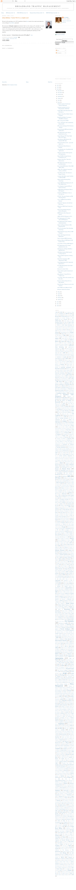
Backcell (56, 364)
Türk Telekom (58, 819)
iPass (56, 558)
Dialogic (70, 467)
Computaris (70, 435)
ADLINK (68, 323)
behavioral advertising (60, 373)
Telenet (68, 792)
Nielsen (71, 637)
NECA (58, 621)
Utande (61, 829)
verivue (70, 834)
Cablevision (57, 405)
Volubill (56, 848)
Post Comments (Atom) (12, 84)
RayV (60, 703)
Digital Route (65, 471)
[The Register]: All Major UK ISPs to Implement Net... (65, 249)
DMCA (71, 474)
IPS (73, 558)
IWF (68, 564)
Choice (57, 425)
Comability (57, 432)
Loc (73, 581)
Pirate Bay (65, 679)
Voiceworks (64, 845)
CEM (65, 416)
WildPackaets (57, 858)
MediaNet (72, 593)
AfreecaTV (67, 327)
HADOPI (66, 531)
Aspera (68, 355)
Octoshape (56, 646)
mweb (56, 616)
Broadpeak (71, 397)
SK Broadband (58, 741)
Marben (62, 587)
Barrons (61, 370)
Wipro (63, 860)
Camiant (66, 406)
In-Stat (56, 547)
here (27, 21)
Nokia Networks (68, 639)
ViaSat (71, 835)
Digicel (60, 471)
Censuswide (70, 416)
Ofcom (70, 646)
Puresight (68, 694)
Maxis (72, 590)
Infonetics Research (60, 550)
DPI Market (58, 478)
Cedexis (72, 412)
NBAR (62, 619)
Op (66, 649)
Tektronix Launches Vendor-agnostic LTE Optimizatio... (65, 153)
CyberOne (71, 458)
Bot (72, 385)
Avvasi (68, 361)
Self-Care (70, 729)
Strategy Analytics (63, 761)
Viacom (67, 835)
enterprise (70, 492)
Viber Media (57, 837)
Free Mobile (66, 514)
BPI (55, 388)
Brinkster (67, 390)
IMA (56, 545)
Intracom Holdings (67, 556)
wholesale (56, 857)
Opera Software (69, 655)
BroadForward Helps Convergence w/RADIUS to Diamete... (64, 118)
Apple (70, 344)
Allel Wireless (58, 335)
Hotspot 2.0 (65, 537)
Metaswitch (57, 597)
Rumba (62, 719)
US (63, 826)
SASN (67, 725)
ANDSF (68, 341)
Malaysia (72, 584)
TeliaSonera (69, 794)
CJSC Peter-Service (58, 428)
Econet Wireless (66, 480)
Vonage (62, 848)
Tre (61, 816)
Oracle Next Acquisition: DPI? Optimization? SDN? (64, 259)
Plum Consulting (58, 682)
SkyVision (58, 744)
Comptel (63, 435)
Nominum (71, 640)
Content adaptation (60, 441)
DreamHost (71, 478)
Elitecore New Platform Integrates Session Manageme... (64, 210)
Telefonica (57, 790)
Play (69, 680)
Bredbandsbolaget (64, 388)
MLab (57, 602)
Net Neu (61, 621)
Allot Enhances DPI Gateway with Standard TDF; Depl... (64, 140)
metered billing (63, 597)
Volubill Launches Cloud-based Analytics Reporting (64, 104)
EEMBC (65, 483)
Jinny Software (61, 567)
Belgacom (69, 373)
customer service (58, 457)
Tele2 (69, 786)
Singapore (56, 739)
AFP (63, 327)
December (60, 90)
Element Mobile (57, 486)
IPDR (60, 558)
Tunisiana (72, 817)
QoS (66, 696)
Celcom (63, 413)
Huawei (72, 538)
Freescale (62, 515)
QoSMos (72, 696)
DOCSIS (64, 476)
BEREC (66, 375)
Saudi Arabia (57, 726)
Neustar (65, 633)
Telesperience (57, 794)
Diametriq (57, 470)
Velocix (56, 834)
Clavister (68, 428)
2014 (58, 87)
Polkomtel (70, 686)
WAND (64, 851)
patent (70, 670)
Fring (71, 515)
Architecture (57, 351)
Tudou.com (67, 817)
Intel (56, 553)
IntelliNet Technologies (63, 553)
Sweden (56, 770)
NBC (66, 619)
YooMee (72, 868)
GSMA (62, 529)
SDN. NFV (67, 728)
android (62, 341)
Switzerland (72, 770)
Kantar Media (70, 570)
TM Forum (66, 807)
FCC (70, 506)
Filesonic (67, 508)
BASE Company (66, 370)
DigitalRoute (71, 471)
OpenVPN (64, 653)
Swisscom (66, 770)
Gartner (56, 519)
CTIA (56, 454)
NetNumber (66, 626)
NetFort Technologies (60, 624)
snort (73, 748)
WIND (67, 858)
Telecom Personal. (66, 789)
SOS (73, 753)
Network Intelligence (65, 629)
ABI (70, 315)
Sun (73, 766)
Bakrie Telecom (69, 365)
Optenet (70, 656)
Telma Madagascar (60, 797)
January (59, 299)
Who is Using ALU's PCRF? (63, 120)
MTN (73, 613)
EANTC (72, 479)
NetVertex (63, 627)
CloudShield (57, 431)
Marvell (56, 589)
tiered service (63, 805)
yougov (60, 870)
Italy (69, 563)
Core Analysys (70, 447)
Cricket (71, 451)
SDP (71, 728)
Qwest (67, 699)
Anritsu (60, 342)
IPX (64, 560)
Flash (60, 509)
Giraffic (70, 522)
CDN (72, 410)
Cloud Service (69, 429)
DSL (56, 479)
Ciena (61, 425)
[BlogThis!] (4, 40)
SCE (68, 726)
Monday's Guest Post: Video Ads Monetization (64, 160)
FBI (63, 506)
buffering (69, 400)
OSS (58, 664)
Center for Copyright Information (61, 418)
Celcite (58, 413)
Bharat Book (62, 377)
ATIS (63, 358)
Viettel (71, 838)
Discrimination (59, 473)
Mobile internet (70, 603)
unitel (60, 825)
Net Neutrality (69, 621)
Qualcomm (62, 697)
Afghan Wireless (58, 327)
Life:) (71, 578)
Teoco (60, 799)
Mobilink (70, 606)
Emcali (71, 488)
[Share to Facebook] (7, 40)
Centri (71, 418)
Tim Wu (64, 806)
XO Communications (69, 866)
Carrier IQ (65, 409)
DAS (60, 461)
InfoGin (71, 548)
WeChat (56, 855)
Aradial (56, 349)
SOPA (70, 753)
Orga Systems (62, 662)
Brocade (56, 399)
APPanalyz (66, 344)
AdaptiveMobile (59, 323)
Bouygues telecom (65, 387)
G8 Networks (66, 518)
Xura (69, 867)
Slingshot (66, 744)
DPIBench (65, 478)
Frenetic (67, 515)
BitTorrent (67, 383)
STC (68, 758)
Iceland (65, 541)
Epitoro (59, 493)
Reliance (56, 707)
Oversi (72, 664)
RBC (63, 703)
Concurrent (58, 438)
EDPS (73, 482)
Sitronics (72, 739)
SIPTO (66, 739)
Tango (68, 776)
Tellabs (72, 796)
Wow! (68, 863)
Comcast (67, 432)
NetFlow (72, 623)
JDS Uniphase (64, 566)
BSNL (68, 399)
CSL (68, 452)
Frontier (56, 516)
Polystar (56, 687)
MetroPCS (57, 599)
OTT (66, 664)
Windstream (58, 860)
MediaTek (63, 594)
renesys (57, 709)
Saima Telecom (71, 720)
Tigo (73, 805)
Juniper (70, 567)
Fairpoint (62, 505)
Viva (67, 842)
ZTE (73, 874)
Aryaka (71, 354)
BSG (60, 399)
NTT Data (66, 643)
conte (73, 440)
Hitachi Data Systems (65, 535)
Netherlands (69, 624)
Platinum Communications (63, 680)
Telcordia (57, 786)
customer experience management (65, 455)
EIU (60, 485)
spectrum (67, 754)
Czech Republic (57, 460)
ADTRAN (58, 325)
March (59, 295)
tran (66, 813)
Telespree (63, 794)
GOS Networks (70, 527)
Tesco (67, 799)
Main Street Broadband (65, 584)
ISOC (59, 561)
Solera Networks (62, 751)
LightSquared (66, 580)
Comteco (61, 437)
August (59, 98)
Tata (65, 777)
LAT (56, 576)
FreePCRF (56, 515)
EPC (56, 493)
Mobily (63, 607)
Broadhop (65, 397)
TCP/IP (68, 777)
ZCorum (63, 871)
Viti (64, 842)
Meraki (66, 596)
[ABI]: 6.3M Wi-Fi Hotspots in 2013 (65, 216)
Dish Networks (69, 473)
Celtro (61, 416)
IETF (71, 542)
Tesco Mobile (71, 799)
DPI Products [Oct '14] (10, 12)
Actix (65, 322)
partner (66, 670)
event (62, 498)
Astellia (64, 357)
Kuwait (71, 574)
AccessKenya (57, 317)
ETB (59, 495)
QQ (58, 697)
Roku (73, 714)
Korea (60, 574)
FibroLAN (62, 508)
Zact (56, 871)
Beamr (62, 371)
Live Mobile (69, 581)
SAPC (72, 724)
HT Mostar (58, 538)
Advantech (61, 326)
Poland (73, 682)
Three (56, 803)
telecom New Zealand (70, 787)
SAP (68, 724)
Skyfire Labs (57, 742)
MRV (63, 613)
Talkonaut (56, 776)
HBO (56, 532)
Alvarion (65, 336)
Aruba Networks (66, 354)
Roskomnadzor (70, 716)
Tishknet (61, 807)
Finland (71, 508)
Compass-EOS (57, 435)
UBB (62, 822)
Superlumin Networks (70, 767)
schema (71, 726)
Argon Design (67, 351)
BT (55, 400)
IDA (68, 541)
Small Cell (57, 745)
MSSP (70, 613)
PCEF (68, 671)
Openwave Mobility (59, 655)
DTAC (64, 479)
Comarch (62, 432)
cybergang (66, 458)
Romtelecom (59, 716)
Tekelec (65, 783)
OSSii (62, 664)
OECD (62, 646)
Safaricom (57, 720)
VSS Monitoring (65, 850)
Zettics (59, 873)
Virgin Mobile (59, 842)
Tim (60, 806)
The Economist (65, 800)
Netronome (72, 626)
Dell (71, 463)
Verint (61, 834)
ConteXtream (64, 444)
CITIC (67, 427)
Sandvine (61, 724)
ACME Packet (58, 320)
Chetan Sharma (58, 422)
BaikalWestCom (57, 365)
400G (56, 315)
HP (68, 537)
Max (60, 590)
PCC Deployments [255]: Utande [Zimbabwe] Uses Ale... (64, 246)
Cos (71, 448)
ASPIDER (72, 355)
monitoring (57, 610)
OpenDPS (71, 652)
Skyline (63, 742)
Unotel (60, 826)
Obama (65, 644)
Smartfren (65, 747)
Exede (68, 501)
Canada (72, 406)
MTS (61, 615)
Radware (61, 702)
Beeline (71, 371)
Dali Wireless (70, 460)
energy (69, 490)
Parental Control (70, 668)
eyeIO (57, 503)
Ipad (61, 557)
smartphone (58, 748)
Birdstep (66, 381)
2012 (58, 302)
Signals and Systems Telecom (67, 737)
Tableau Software (60, 774)
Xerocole (61, 864)
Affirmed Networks (71, 326)
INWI (57, 557)
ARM (60, 352)
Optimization (59, 658)
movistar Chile (70, 612)
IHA (58, 544)
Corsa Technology (66, 448)
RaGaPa (66, 702)
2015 (58, 85)
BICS (70, 378)
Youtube (69, 870)
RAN (56, 703)
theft (72, 802)
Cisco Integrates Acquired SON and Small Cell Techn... (65, 186)
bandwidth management (66, 367)
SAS (56, 725)
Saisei (57, 722)
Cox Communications (64, 450)
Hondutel (71, 535)
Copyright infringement (61, 447)
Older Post (50, 82)
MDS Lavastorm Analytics (68, 591)
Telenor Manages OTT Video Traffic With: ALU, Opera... (65, 136)
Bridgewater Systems (59, 390)
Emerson (56, 489)
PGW (56, 679)
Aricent (71, 351)
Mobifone (71, 602)
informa (70, 550)
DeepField (67, 463)
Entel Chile (64, 492)
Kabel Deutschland (58, 570)
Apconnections (57, 344)
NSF (67, 642)
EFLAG (69, 483)
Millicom (61, 600)
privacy (64, 690)
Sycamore (58, 771)
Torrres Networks (63, 809)
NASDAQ (60, 617)
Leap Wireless (67, 576)
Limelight (56, 581)
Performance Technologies (67, 676)
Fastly (60, 506)
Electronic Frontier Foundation (68, 485)
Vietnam (67, 838)
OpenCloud (70, 650)
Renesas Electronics (70, 707)
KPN (64, 574)
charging (64, 421)
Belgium (56, 374)
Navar (59, 619)
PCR (60, 673)
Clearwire (62, 429)
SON (73, 751)
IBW (58, 541)
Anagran (65, 339)
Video (63, 837)
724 (65, 315)
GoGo (60, 527)
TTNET (63, 817)
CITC (63, 427)
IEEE (67, 542)
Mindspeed (66, 600)
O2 (61, 644)
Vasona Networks (61, 832)
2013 (58, 89)
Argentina (61, 351)
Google (63, 527)
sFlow (73, 732)
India (61, 547)
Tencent (56, 799)
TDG (66, 778)
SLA (62, 744)
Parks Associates (60, 670)
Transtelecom (57, 816)
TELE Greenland (63, 786)
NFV (57, 637)
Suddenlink (69, 766)
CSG (64, 452)
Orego (56, 662)
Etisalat (64, 496)
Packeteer (56, 667)
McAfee (61, 591)
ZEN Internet (68, 871)
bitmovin (56, 383)
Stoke (67, 760)
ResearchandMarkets (63, 709)
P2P (63, 665)
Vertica (63, 835)
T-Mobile (72, 773)
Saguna (61, 720)
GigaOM (62, 522)
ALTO (56, 336)
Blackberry (62, 384)
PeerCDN (68, 675)
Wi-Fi (16, 38)
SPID (60, 755)
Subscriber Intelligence (61, 766)
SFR (57, 734)
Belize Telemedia (62, 374)
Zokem (67, 874)
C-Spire (70, 402)
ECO (61, 480)
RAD (60, 700)
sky (71, 741)
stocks (62, 760)
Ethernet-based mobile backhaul (68, 495)
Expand (63, 502)
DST (59, 479)
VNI (66, 844)
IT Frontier (62, 563)
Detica (67, 464)
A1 (67, 315)
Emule (56, 490)
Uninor (56, 825)
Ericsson (64, 493)
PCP (57, 673)
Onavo (69, 647)
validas (67, 829)
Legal (64, 577)
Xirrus (69, 864)
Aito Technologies (69, 330)
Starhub (62, 758)
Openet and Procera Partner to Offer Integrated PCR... (65, 225)
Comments (59, 53)
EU (58, 498)
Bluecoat (64, 386)
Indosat (71, 547)
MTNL (57, 615)
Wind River (72, 858)
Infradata (61, 551)
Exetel (72, 501)
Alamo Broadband (63, 332)
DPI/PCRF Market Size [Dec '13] (52, 12)
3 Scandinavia (60, 313)
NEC (73, 619)
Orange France (59, 661)
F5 (64, 503)
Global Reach (61, 525)
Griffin (73, 528)
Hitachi (59, 535)
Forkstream (66, 511)
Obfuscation (70, 644)
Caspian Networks (71, 409)
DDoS (61, 463)
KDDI (67, 571)
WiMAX (62, 858)
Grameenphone (62, 528)
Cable (64, 403)
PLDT (73, 680)
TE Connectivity (69, 780)
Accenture (71, 316)
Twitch (59, 820)
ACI (61, 319)
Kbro (60, 571)
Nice (68, 637)
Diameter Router (66, 468)
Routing (62, 717)
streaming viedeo (58, 764)
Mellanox (61, 596)
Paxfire (56, 671)
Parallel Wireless (62, 668)
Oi (61, 647)
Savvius (62, 726)
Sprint (56, 757)
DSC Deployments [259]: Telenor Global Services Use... (64, 133)
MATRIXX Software (68, 589)
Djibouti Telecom (66, 474)
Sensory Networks (58, 731)
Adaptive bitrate (71, 322)
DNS (59, 476)
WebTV (71, 854)
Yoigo (68, 868)
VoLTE (70, 847)
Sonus (62, 753)
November (60, 92)
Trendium (64, 816)
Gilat (66, 522)
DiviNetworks (58, 474)
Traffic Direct (66, 810)
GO (56, 527)
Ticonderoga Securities (69, 803)
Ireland (72, 560)
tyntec (69, 820)
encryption (60, 490)
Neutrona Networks (70, 633)
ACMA (71, 319)
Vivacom (71, 842)
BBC (71, 370)
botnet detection (58, 387)
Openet (56, 653)
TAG (65, 774)
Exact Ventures (62, 501)
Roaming (62, 713)
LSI (56, 583)
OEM (66, 646)
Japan (59, 566)
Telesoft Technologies (68, 793)
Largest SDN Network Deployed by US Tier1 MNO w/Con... (65, 183)
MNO (63, 602)
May (59, 291)
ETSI (56, 498)
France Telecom (63, 512)
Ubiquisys (66, 822)
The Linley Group (63, 802)
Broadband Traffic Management (38, 6)
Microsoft (69, 599)
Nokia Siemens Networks (61, 640)
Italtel (67, 563)
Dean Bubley (12, 22)
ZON (70, 874)
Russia (65, 719)
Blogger (56, 385)
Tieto (70, 805)
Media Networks (61, 593)
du (67, 479)
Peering (72, 675)
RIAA (72, 710)
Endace (65, 490)
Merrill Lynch (70, 596)
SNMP (70, 748)
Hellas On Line (66, 534)
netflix (66, 623)
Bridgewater (70, 388)
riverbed (66, 712)
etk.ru (68, 496)
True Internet (70, 816)
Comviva (72, 437)
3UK (71, 313)
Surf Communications (59, 768)
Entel (60, 492)
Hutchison (63, 540)
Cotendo (56, 450)
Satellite (71, 725)
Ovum (58, 665)
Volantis (62, 847)
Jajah (56, 566)
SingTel (61, 739)
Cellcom (65, 415)
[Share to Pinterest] (8, 40)
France (56, 512)
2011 (58, 303)
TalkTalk (62, 776)
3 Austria (68, 312)
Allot (64, 335)
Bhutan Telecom (59, 378)
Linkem (64, 581)
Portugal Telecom (62, 687)
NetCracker (61, 623)
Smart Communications (65, 745)
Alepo (63, 333)
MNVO (67, 602)
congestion (69, 438)
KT (67, 574)
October (59, 94)
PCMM (72, 671)
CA (59, 403)
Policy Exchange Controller (62, 684)
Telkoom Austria (67, 796)
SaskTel (63, 725)
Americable (70, 338)
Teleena (71, 789)
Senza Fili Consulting (66, 731)
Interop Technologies (59, 556)
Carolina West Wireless (65, 407)
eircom (57, 485)
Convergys (68, 445)
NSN (71, 642)
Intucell (72, 556)
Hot (60, 537)
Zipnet (63, 874)
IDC (71, 541)
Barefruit (57, 370)
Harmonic (71, 531)
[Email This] (3, 40)
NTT (62, 643)
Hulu (59, 540)
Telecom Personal (59, 789)
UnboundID (71, 823)
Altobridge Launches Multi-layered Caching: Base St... (65, 252)
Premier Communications (64, 688)
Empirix (71, 489)
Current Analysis (66, 454)
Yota (57, 870)
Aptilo (63, 348)
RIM (62, 712)
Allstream (70, 335)
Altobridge (60, 336)
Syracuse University (62, 773)
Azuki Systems (65, 362)
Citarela (59, 427)
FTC (72, 516)
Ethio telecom (58, 496)
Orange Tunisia (66, 661)
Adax (65, 323)
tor (70, 807)
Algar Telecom (71, 333)
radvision (56, 702)
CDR (69, 412)
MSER (66, 613)
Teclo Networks (64, 781)
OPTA (66, 656)
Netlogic (56, 626)
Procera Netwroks (58, 691)
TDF (59, 778)
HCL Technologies (62, 532)
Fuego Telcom (60, 518)
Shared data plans (62, 734)
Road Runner (57, 713)
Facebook (70, 503)
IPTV (57, 560)
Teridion (63, 799)
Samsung (66, 722)
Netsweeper (58, 627)
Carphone (72, 407)
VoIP (69, 845)
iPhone (63, 558)
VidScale (62, 838)
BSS (71, 399)
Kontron (56, 574)
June (59, 102)
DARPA (56, 461)
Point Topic (68, 682)
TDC (73, 777)
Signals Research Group (59, 738)
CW (66, 457)
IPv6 (60, 560)
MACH (59, 584)
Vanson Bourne (62, 831)
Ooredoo (62, 649)
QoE (60, 696)
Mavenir (56, 590)
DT (61, 479)
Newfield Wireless (58, 636)
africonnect (72, 327)
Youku (65, 870)
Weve (72, 855)
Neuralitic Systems (58, 633)
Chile (63, 422)
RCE (66, 703)
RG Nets (60, 710)
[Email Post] (19, 37)
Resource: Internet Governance (64, 289)
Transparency (57, 815)
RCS (72, 703)
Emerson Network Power (64, 489)
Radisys (70, 700)
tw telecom (68, 819)
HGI (56, 535)
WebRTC (67, 854)
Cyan (70, 457)
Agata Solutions (58, 329)
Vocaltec (70, 844)
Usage (68, 826)
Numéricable (72, 643)
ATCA (70, 357)
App (62, 344)
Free (61, 514)
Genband (72, 519)
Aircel (68, 329)
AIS (64, 330)
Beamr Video (66, 371)
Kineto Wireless (69, 573)
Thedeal (68, 802)
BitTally (61, 383)
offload (12, 38)
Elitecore (57, 488)
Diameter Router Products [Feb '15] (37, 12)
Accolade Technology (66, 317)
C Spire (66, 402)
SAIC (66, 720)
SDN (61, 728)
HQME (72, 537)
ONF (73, 647)
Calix (69, 405)
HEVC (71, 534)
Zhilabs (71, 873)
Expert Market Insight (70, 502)
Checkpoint (71, 421)
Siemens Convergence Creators (67, 735)
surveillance (66, 768)
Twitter (64, 820)
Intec (72, 551)
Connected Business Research (60, 440)
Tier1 (56, 805)
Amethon (56, 339)
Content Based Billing (68, 441)
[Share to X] (5, 40)
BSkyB (64, 399)
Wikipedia (70, 857)
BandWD (56, 367)
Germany (58, 521)
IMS (59, 545)
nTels (59, 643)
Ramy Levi (71, 702)
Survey (71, 768)
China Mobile (71, 422)
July (59, 100)
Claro (64, 428)
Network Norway (60, 631)
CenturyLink (57, 419)
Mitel (73, 600)
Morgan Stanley (64, 610)
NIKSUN (56, 639)
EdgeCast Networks (60, 482)
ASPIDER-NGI (58, 357)
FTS (56, 518)
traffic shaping (63, 812)
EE (61, 483)
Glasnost (64, 524)
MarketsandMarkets (68, 587)
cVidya (63, 457)
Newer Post (4, 82)
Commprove (58, 434)
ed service (72, 480)
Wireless (66, 860)
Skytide (72, 742)
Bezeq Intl (57, 377)
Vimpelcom (57, 839)
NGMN (62, 637)
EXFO (56, 502)
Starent (56, 758)
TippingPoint (57, 807)
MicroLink (63, 599)
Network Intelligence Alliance (60, 630)
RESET (69, 709)
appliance (56, 345)
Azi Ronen (66, 17)
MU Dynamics (66, 615)
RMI (71, 712)
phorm (60, 679)
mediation (67, 594)
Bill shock (59, 381)
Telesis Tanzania (60, 793)
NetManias (61, 626)
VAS (73, 831)
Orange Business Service (70, 659)
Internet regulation (64, 554)
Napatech (71, 616)
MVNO (71, 615)
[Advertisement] (59, 66)
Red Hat (71, 704)
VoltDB (66, 847)
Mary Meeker (61, 589)
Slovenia (71, 744)
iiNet (65, 544)
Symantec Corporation (65, 771)
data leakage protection (67, 461)
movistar (64, 612)
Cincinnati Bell (66, 425)
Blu (60, 385)
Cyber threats (61, 458)
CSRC (72, 452)
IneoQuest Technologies (59, 548)
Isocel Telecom (64, 561)
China (66, 422)
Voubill (66, 848)
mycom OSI (60, 616)
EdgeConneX (68, 482)
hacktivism (62, 531)
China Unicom (66, 424)
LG (70, 577)
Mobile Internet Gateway (63, 605)
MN (60, 602)
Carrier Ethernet (59, 409)
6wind (62, 315)
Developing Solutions (65, 465)
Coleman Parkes (67, 431)
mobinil (67, 607)
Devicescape (64, 467)
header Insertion (69, 532)
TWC (73, 819)
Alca (68, 332)
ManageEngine (57, 587)
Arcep (70, 350)
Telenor (72, 792)
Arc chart (66, 349)
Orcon (71, 661)
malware (58, 586)
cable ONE (70, 403)
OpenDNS (66, 652)
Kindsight (62, 573)
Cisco (72, 425)
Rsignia (67, 717)
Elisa (71, 486)
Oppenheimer (61, 656)
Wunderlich (57, 864)
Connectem (68, 440)
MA (55, 584)
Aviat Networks (62, 361)
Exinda (60, 502)
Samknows (61, 722)
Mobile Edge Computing (59, 603)
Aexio (65, 326)
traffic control (58, 810)
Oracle (56, 659)
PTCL (70, 693)
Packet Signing (69, 665)
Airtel (56, 330)
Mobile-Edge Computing (63, 606)
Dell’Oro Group (58, 464)
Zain (59, 871)
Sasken (59, 725)
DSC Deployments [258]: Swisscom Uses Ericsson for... (65, 163)
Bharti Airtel (71, 377)
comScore (56, 437)
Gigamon (58, 522)
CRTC (56, 452)
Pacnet (67, 667)
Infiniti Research (66, 548)
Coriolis (60, 448)
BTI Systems (62, 400)
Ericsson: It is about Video (63, 269)
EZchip (61, 503)
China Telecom (59, 424)
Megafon (56, 596)
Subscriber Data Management (68, 764)
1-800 (56, 312)
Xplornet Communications (62, 867)
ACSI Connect (66, 320)
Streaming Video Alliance (67, 763)
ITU (60, 564)
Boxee (72, 387)
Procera (69, 690)
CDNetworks (64, 412)
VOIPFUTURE (57, 847)
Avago (69, 360)
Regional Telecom (69, 706)
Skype (67, 742)
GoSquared (57, 528)
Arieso (56, 352)
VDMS (67, 832)
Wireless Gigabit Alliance (64, 861)
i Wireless (68, 540)
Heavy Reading (58, 534)
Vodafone (57, 845)
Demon (63, 464)
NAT (64, 617)
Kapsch (56, 571)
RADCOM (64, 700)
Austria (65, 360)
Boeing (69, 385)
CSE (61, 452)
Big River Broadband (62, 380)
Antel (65, 342)
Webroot (62, 854)
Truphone (56, 817)
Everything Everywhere (64, 499)
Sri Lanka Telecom (63, 757)
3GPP (66, 313)
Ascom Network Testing (62, 355)
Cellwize (56, 416)
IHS (61, 544)
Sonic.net (58, 753)
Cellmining (71, 415)
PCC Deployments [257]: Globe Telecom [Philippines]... (64, 219)
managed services (68, 586)
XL (63, 866)
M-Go (65, 583)
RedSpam (62, 706)
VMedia (56, 844)
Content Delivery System (59, 442)
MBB (56, 591)
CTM (60, 454)
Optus (70, 658)
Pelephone (59, 676)
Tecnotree (70, 781)
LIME (71, 580)
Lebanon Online (58, 577)
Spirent (63, 755)
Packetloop (62, 667)
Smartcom (60, 747)
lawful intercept (60, 576)
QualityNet (68, 697)
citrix (71, 427)
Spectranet (62, 754)
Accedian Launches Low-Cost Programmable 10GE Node (64, 108)
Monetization (67, 609)
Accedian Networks (64, 316)
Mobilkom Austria (58, 607)
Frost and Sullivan (63, 516)
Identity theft (63, 542)
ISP (68, 561)
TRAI (62, 813)
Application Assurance (63, 345)
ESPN (56, 495)
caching (63, 405)
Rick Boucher (57, 712)
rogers (72, 713)
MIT (70, 600)
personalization (69, 678)
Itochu (73, 563)
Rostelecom (57, 717)
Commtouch (71, 434)
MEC (56, 593)
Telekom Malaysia (62, 792)
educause (57, 483)
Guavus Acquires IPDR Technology (65, 238)
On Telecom (65, 647)
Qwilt (70, 699)
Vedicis (71, 832)
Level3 (67, 577)
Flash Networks (66, 509)
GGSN (63, 521)
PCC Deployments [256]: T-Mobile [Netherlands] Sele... (65, 222)
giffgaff (67, 521)
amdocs (57, 338)
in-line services (70, 545)
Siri (69, 739)
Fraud (68, 512)
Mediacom (67, 593)
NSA (64, 642)
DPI (69, 476)
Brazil (59, 388)
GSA (57, 529)
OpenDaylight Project (59, 652)
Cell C (68, 413)
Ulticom (65, 823)
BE (58, 371)
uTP (64, 829)
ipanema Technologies (68, 557)
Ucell (73, 822)
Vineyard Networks (65, 840)
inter (69, 553)
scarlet (65, 726)
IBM (73, 540)
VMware (61, 844)
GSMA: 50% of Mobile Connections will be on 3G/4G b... (65, 170)
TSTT (60, 817)
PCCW (64, 671)
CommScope (65, 434)
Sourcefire (57, 754)
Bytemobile (57, 402)
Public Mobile (62, 694)
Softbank (57, 750)
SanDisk (71, 722)
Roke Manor (69, 714)
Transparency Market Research (68, 815)
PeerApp (62, 675)
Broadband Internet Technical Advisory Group (66, 391)
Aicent (64, 329)
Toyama (71, 809)
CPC (60, 451)
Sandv (56, 724)
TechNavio (57, 781)
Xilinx (66, 864)
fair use (56, 505)
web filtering (63, 853)
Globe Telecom (67, 525)
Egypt (73, 483)
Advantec (56, 326)
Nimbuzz (61, 639)
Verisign (66, 834)
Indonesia (66, 547)
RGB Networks (66, 710)
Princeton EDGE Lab (58, 690)
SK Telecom (65, 741)
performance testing (59, 678)
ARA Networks (69, 348)
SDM (56, 728)
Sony (66, 753)
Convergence (63, 445)
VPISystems (57, 850)
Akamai (56, 332)
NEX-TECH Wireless (66, 636)
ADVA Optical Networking (67, 325)
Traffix (69, 812)
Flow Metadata (60, 511)
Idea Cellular (57, 542)
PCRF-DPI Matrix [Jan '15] (22, 12)
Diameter (57, 468)
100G (61, 312)
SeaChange (57, 729)
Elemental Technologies (65, 486)
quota (61, 699)
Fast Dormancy (68, 505)
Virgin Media (71, 841)
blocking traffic (69, 384)
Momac (59, 609)
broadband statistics (61, 393)
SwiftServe (60, 770)
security (63, 729)
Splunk (68, 755)
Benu (63, 375)
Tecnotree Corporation (58, 783)
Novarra (60, 642)
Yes (65, 868)
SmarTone (70, 747)
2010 (58, 305)
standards (70, 757)
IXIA (71, 564)
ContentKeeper (57, 444)
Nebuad (69, 619)
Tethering (58, 800)
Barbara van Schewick (70, 368)
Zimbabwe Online (58, 874)
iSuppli (58, 563)
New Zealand (70, 634)
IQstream (67, 560)
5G (58, 315)
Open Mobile (70, 649)
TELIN (56, 796)
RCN (69, 703)
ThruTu (59, 803)
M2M (71, 583)
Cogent (62, 431)
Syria (68, 773)
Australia (60, 360)
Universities (65, 825)
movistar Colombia (58, 613)
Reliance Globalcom (62, 707)
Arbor (61, 350)
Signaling (57, 737)
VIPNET (61, 841)
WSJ (71, 863)
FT (69, 516)
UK (60, 823)
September (60, 96)
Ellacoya (62, 488)
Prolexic (65, 691)
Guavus (67, 529)
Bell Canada (69, 374)
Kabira (65, 570)
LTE (60, 583)
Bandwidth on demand (59, 368)
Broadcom (69, 396)
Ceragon (64, 419)
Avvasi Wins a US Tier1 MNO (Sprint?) (65, 243)
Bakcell (63, 365)
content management (69, 442)
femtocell (56, 508)
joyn (66, 567)
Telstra (66, 797)
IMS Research (64, 545)
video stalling (70, 837)
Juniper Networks (58, 568)
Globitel (72, 525)
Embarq (67, 488)
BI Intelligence (65, 378)
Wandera (68, 851)
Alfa (67, 333)
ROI (64, 714)
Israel (7, 38)
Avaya (73, 360)
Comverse (66, 437)
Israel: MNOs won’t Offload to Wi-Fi (65, 287)
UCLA (57, 823)
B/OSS (71, 362)
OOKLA (57, 649)
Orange (62, 659)
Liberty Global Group (63, 578)
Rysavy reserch (70, 719)
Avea (57, 361)
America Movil (64, 338)
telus (71, 797)
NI (65, 637)
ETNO (72, 496)
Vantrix (67, 831)
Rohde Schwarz (59, 714)
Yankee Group (59, 868)
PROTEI (69, 691)
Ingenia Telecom (67, 551)
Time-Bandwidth (70, 806)
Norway (56, 642)
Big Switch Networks (70, 380)
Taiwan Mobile (70, 774)
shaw (69, 734)
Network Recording (68, 631)
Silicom (66, 738)
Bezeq (71, 375)
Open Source (65, 650)
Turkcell (63, 819)
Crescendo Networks (65, 451)
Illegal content (69, 544)
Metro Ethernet (70, 597)
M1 (67, 583)
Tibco (63, 803)
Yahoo (73, 867)
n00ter (67, 616)
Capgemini (58, 407)
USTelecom (68, 828)
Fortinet (71, 511)
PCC (60, 671)
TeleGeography (66, 790)
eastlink (57, 480)
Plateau (56, 680)
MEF (72, 594)
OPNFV (56, 656)
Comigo (72, 432)
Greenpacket (68, 528)
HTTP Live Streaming (65, 538)
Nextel (73, 636)
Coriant (56, 448)
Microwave (57, 600)
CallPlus (62, 406)
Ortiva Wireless (70, 662)
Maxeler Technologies (65, 590)
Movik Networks (58, 612)
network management (70, 630)
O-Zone (57, 644)
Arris (69, 352)
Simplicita (71, 738)
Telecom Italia (62, 787)
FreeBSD (71, 514)
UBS (70, 822)
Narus (56, 617)
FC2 (66, 506)
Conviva (72, 445)
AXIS (61, 362)
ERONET (71, 493)
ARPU (64, 352)
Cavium (57, 410)
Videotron (57, 838)
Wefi (60, 855)
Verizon (57, 835)
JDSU (70, 566)
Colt (72, 431)
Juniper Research (68, 568)
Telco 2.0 (65, 784)
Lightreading (57, 580)
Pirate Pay (71, 679)
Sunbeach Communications (60, 767)
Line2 (61, 581)
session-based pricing (67, 732)
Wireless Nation (63, 863)
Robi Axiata (68, 713)
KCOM (63, 571)
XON (56, 867)
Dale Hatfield (64, 460)
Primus (71, 688)
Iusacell (64, 564)
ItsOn (57, 564)
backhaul (62, 364)
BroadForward (58, 397)
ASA (56, 355)
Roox (64, 716)
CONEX (63, 438)
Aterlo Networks (58, 358)
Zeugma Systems (65, 873)
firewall (56, 509)
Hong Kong (57, 537)
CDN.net (59, 412)
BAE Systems (69, 364)
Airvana (60, 330)
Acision (65, 319)
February (60, 297)
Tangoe (62, 777)
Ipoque (69, 558)
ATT (67, 358)
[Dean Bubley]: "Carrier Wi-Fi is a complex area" (15, 18)
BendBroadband (57, 375)
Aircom (71, 329)
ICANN (61, 541)
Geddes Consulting (66, 519)
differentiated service (64, 470)
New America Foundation (61, 634)
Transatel (70, 813)
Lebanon (72, 576)
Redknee (57, 706)
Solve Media (69, 751)
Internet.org (72, 554)
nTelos (56, 643)
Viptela (65, 841)
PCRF (65, 673)
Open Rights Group (58, 650)
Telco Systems (71, 784)
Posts (58, 50)
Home (2, 12)
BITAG (71, 381)
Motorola (70, 610)
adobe (73, 323)
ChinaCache (72, 424)
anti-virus (70, 342)
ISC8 (56, 561)
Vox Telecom (70, 848)
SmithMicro (65, 748)
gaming (71, 518)
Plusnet (64, 682)
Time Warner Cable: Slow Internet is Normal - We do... (65, 173)
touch (68, 809)
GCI (61, 519)
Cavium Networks (65, 410)
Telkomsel (60, 796)
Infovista (56, 551)
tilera (57, 806)
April (59, 293)
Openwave (69, 653)
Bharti (67, 377)
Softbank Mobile (63, 750)
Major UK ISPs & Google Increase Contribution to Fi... (64, 156)
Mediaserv (58, 594)
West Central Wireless (65, 855)
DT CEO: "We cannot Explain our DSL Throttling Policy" (65, 197)
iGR (55, 544)
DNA (56, 476)
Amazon (70, 336)
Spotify (71, 755)
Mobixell (72, 607)
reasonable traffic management (61, 704)
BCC (56, 371)
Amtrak (61, 339)
